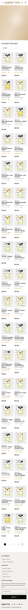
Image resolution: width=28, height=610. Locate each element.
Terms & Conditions (7, 562)
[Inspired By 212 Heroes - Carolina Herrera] (20, 247)
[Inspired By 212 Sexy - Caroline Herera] (8, 301)
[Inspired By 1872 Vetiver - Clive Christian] (8, 166)
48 (18, 544)
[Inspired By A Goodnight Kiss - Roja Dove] (8, 492)
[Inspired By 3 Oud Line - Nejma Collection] (8, 411)
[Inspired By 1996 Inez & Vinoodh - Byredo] (20, 220)
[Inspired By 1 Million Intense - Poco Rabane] (8, 58)
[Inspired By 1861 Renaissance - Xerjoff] (8, 139)
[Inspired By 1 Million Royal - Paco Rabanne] (8, 85)
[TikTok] (17, 604)
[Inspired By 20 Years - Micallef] (8, 247)
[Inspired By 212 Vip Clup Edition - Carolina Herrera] (8, 328)
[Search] (22, 2)
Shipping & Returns (7, 571)
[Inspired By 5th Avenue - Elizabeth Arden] (20, 438)
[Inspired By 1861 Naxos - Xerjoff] (20, 112)
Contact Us (5, 574)
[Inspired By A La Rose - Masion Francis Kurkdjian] (20, 492)
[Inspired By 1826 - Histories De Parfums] (8, 112)
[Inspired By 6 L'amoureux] (8, 465)
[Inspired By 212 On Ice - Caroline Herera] (8, 274)
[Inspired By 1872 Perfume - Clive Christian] (20, 139)
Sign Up (14, 597)
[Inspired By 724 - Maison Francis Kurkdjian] (20, 465)
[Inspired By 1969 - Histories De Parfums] (8, 220)
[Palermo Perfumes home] (12, 2)
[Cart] (25, 2)
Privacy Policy (6, 559)
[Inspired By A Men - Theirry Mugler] (8, 519)
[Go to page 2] (22, 544)
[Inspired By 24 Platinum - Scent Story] (20, 384)
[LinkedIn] (22, 604)
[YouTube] (19, 604)
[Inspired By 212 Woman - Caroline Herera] (20, 355)
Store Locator (6, 576)
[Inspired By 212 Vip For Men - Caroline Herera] (20, 328)
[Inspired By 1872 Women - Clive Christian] (20, 166)
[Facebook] (12, 604)
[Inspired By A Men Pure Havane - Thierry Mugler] (20, 519)
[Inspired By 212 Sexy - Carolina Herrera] (20, 274)
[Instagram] (14, 604)
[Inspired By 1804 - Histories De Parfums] (20, 85)
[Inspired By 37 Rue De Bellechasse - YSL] (20, 411)
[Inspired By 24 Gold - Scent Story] (8, 384)
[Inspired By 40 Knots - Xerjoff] (8, 438)
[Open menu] (3, 2)
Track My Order (6, 568)
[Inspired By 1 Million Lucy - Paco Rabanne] (20, 58)
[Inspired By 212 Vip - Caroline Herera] (20, 301)
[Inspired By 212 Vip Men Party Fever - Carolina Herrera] (8, 355)
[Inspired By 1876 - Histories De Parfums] (8, 193)
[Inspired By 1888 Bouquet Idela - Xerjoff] (20, 193)
